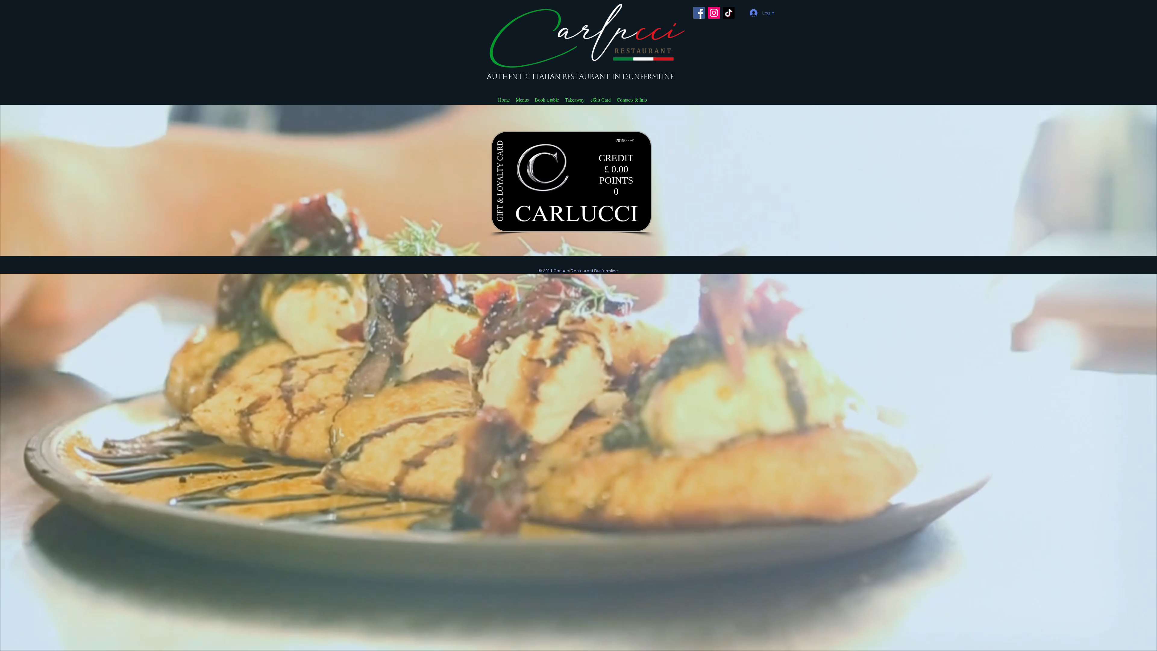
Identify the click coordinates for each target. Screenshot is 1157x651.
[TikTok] (729, 13)
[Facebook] (699, 13)
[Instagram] (714, 13)
